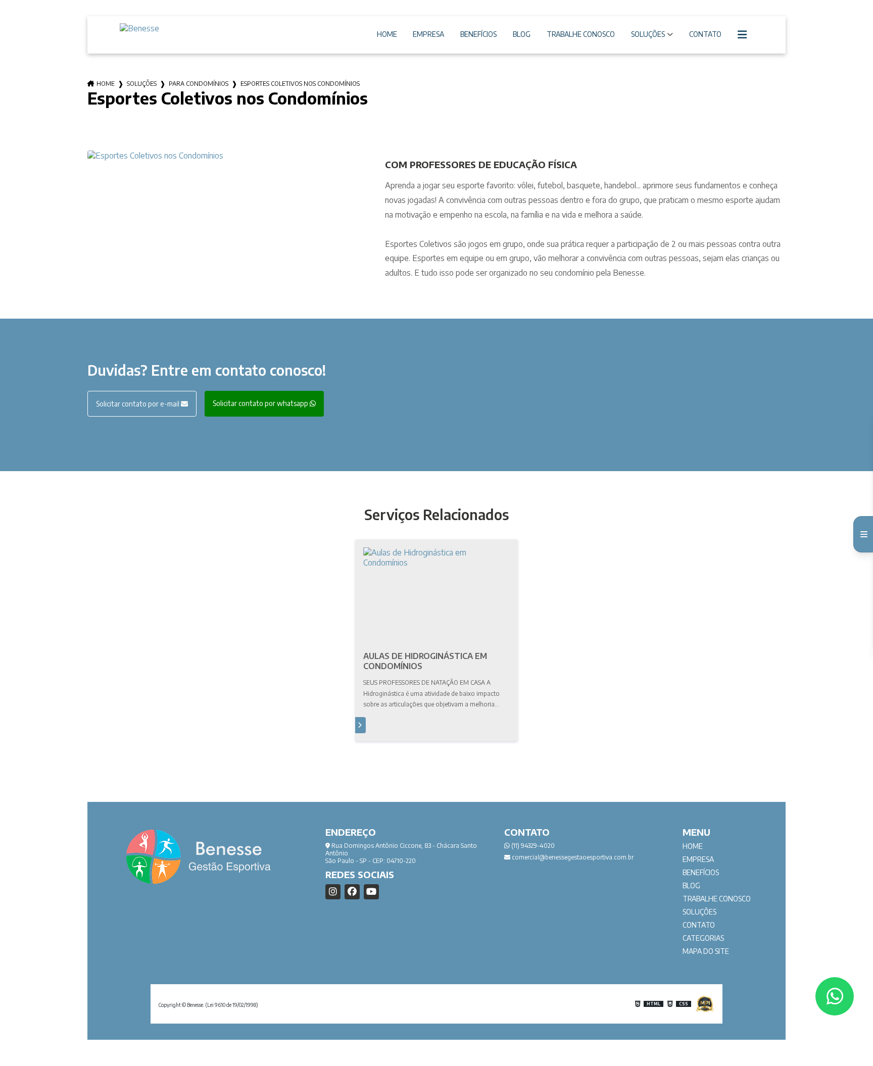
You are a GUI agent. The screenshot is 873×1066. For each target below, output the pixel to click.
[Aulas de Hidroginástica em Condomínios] (436, 596)
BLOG (521, 34)
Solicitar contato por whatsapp (261, 403)
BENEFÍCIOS (478, 34)
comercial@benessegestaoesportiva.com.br (572, 857)
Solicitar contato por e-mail (138, 403)
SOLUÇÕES (648, 34)
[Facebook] (352, 891)
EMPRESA (428, 34)
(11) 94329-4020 (532, 845)
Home (105, 83)
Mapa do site (706, 951)
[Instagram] (333, 891)
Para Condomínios (198, 83)
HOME (387, 34)
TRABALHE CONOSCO (581, 34)
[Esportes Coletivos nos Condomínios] (228, 155)
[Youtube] (371, 891)
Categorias (703, 938)
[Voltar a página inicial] (170, 28)
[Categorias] (743, 34)
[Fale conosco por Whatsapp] (834, 996)
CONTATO (705, 34)
